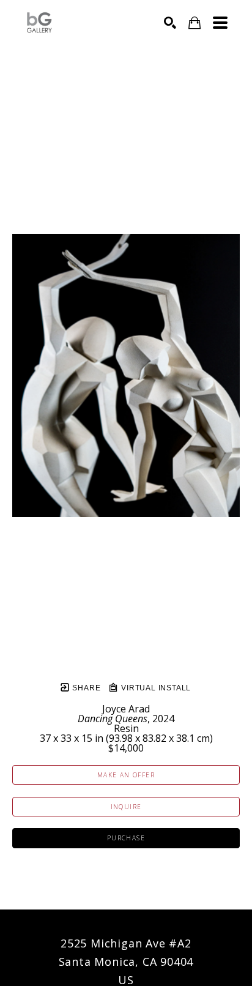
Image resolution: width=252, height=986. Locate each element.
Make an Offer (126, 775)
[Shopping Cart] (194, 23)
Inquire (126, 806)
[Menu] (220, 23)
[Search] (170, 23)
